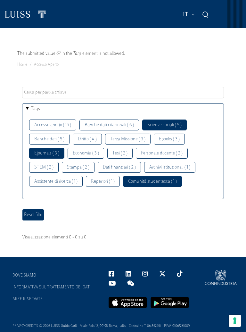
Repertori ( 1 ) (103, 181)
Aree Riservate (27, 299)
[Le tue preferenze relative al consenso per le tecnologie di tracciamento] (235, 321)
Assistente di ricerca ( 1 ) (56, 181)
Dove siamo (24, 276)
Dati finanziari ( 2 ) (119, 167)
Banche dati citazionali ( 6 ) (109, 125)
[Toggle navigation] (220, 14)
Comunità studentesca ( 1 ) (152, 181)
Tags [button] (35, 108)
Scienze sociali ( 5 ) (164, 125)
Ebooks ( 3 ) (169, 139)
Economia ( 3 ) (86, 153)
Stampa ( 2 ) (78, 167)
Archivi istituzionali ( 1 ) (169, 167)
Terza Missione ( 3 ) (127, 139)
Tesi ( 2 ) (119, 153)
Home (22, 65)
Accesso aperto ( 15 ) (52, 125)
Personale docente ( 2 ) (162, 153)
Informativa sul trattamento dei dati (51, 287)
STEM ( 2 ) (43, 167)
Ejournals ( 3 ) (46, 153)
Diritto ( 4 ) (87, 139)
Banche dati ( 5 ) (49, 139)
